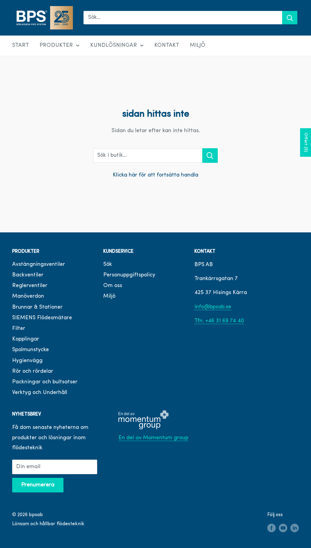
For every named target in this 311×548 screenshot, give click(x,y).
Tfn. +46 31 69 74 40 (219, 321)
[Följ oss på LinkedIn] (294, 528)
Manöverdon (28, 296)
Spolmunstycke (30, 350)
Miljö (109, 296)
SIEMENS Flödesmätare (42, 318)
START (20, 45)
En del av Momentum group (153, 438)
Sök (107, 264)
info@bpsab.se (212, 307)
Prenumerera (37, 485)
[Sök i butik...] (210, 155)
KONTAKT (166, 45)
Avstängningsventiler (38, 264)
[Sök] (289, 17)
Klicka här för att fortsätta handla (155, 175)
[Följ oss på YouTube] (283, 528)
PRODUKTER (56, 45)
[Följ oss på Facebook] (271, 528)
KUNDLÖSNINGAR (113, 45)
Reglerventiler (29, 286)
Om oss (112, 286)
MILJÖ (197, 45)
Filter (18, 328)
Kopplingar (25, 339)
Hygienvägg (27, 361)
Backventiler (27, 275)
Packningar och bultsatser (44, 382)
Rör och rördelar (32, 371)
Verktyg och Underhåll (39, 393)
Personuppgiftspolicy (129, 275)
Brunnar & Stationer (37, 307)
